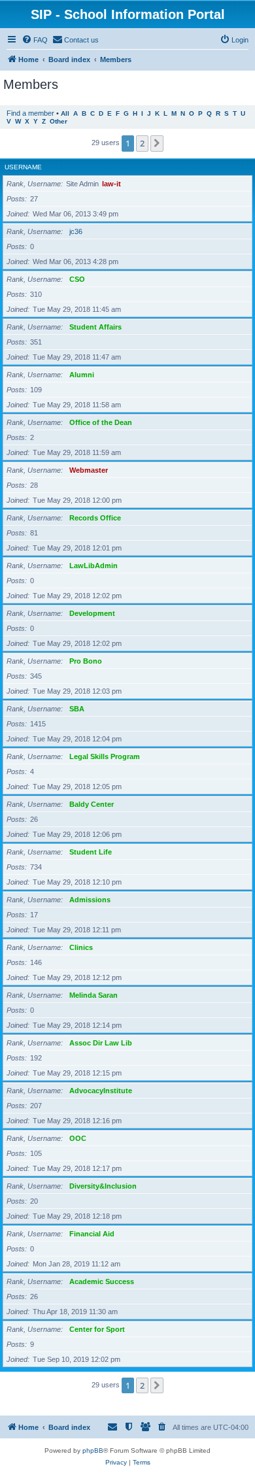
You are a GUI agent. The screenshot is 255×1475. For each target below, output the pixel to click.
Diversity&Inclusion (103, 1186)
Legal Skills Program (104, 756)
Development (92, 613)
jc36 (75, 231)
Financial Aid (91, 1234)
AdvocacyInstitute (100, 1090)
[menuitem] (35, 40)
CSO (77, 279)
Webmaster (88, 470)
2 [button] (142, 143)
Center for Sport (97, 1329)
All (65, 113)
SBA (76, 709)
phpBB (92, 1450)
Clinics (81, 947)
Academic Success (101, 1281)
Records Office (95, 518)
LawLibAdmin (93, 565)
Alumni (81, 375)
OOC (77, 1138)
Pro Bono (85, 661)
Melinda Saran (93, 995)
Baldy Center (91, 804)
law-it (111, 184)
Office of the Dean (100, 422)
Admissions (89, 900)
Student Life (90, 852)
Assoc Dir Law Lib (100, 1043)
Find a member (30, 113)
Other (58, 121)
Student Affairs (95, 327)
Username (23, 167)
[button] (156, 143)
